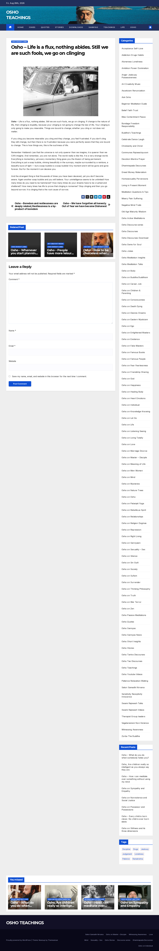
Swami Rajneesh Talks (132, 703)
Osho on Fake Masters (133, 346)
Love (151, 934)
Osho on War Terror (131, 602)
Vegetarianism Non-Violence (135, 723)
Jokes (32, 27)
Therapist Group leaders (133, 716)
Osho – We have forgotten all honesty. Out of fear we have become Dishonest (84, 205)
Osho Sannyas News (132, 635)
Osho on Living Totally (132, 438)
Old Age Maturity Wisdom (134, 211)
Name (12, 330)
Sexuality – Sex (96, 940)
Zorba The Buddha (131, 736)
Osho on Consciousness (133, 300)
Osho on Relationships (132, 516)
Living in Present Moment (134, 185)
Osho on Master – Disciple (134, 457)
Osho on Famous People (134, 359)
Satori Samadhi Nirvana (133, 687)
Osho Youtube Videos (132, 674)
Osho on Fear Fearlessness (135, 365)
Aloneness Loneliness (132, 61)
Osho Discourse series (132, 225)
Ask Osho (87, 247)
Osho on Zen (128, 608)
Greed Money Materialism (134, 172)
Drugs (135, 849)
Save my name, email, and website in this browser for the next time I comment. (49, 376)
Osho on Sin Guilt (130, 562)
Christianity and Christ (132, 146)
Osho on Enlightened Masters (136, 332)
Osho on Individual (131, 405)
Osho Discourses (130, 231)
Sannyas (93, 27)
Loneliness (139, 854)
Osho (133, 27)
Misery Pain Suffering (132, 198)
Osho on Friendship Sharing (135, 372)
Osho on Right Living (19, 41)
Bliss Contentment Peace (134, 117)
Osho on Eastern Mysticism (135, 319)
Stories (59, 27)
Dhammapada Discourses (134, 165)
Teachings (109, 27)
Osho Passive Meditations (134, 615)
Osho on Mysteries (131, 484)
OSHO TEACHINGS (25, 922)
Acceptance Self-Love (132, 48)
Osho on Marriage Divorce (134, 451)
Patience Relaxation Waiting (135, 681)
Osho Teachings (129, 667)
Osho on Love (128, 444)
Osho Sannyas (129, 628)
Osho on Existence (131, 339)
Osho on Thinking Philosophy (136, 589)
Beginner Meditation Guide (134, 104)
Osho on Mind (128, 477)
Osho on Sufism (129, 575)
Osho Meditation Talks (132, 264)
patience (126, 859)
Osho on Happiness (131, 385)
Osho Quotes (128, 621)
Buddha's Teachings (131, 133)
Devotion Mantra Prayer (133, 159)
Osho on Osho (129, 497)
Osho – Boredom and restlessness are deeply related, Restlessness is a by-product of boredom (36, 206)
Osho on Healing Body (132, 392)
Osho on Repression (131, 529)
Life (123, 27)
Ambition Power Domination (135, 68)
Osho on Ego (128, 326)
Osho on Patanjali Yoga (133, 503)
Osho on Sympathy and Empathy (134, 904)
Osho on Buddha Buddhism (135, 277)
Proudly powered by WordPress (18, 940)
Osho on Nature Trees (132, 490)
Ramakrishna (138, 859)
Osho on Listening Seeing (134, 431)
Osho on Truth (129, 595)
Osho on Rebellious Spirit (134, 510)
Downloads (76, 27)
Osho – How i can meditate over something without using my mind (136, 779)
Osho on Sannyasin (131, 543)
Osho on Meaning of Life (134, 464)
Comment (14, 279)
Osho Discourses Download (135, 238)
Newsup (42, 940)
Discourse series (123, 940)
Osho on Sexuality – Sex (133, 549)
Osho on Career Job (132, 284)
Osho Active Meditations (133, 218)
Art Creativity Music (55, 243)
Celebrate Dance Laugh (133, 139)
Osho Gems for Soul (131, 244)
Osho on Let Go (129, 418)
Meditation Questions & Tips (135, 192)
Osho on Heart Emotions (133, 398)
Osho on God (128, 378)
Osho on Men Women (132, 470)
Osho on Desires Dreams (134, 313)
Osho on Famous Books (133, 352)
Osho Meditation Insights (133, 257)
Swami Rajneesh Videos (133, 710)
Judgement (127, 854)
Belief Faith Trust (130, 110)
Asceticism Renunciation (133, 90)
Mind (86, 940)
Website (12, 361)
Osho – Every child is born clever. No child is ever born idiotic (135, 819)
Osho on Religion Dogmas (134, 523)
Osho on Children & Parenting (59, 899)
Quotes (45, 27)
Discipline (126, 849)
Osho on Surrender (131, 582)
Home (20, 27)
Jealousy (145, 849)
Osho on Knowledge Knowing (136, 411)
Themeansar (53, 940)
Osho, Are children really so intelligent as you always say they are (135, 767)
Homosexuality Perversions (135, 179)
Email (12, 346)
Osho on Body (128, 271)
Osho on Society (130, 569)
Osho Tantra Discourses (133, 654)
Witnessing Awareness (132, 729)
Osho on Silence (130, 556)
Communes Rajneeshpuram (135, 152)
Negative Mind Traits (131, 205)
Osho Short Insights (131, 641)
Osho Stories (128, 648)
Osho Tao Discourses (132, 661)
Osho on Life (128, 424)
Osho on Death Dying (132, 306)
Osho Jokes (127, 251)
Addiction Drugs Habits (133, 55)
